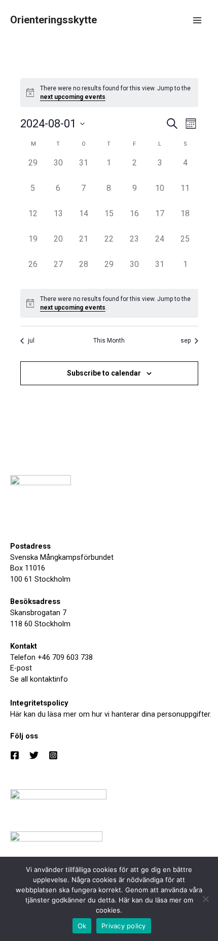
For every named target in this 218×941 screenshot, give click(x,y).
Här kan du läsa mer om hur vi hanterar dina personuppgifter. (110, 714)
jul (31, 340)
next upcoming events (72, 96)
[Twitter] (34, 755)
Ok (82, 926)
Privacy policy (123, 926)
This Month (109, 340)
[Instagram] (53, 755)
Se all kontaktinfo (39, 679)
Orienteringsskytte (53, 20)
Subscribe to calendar (104, 373)
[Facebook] (14, 755)
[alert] (109, 92)
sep (185, 340)
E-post (21, 668)
